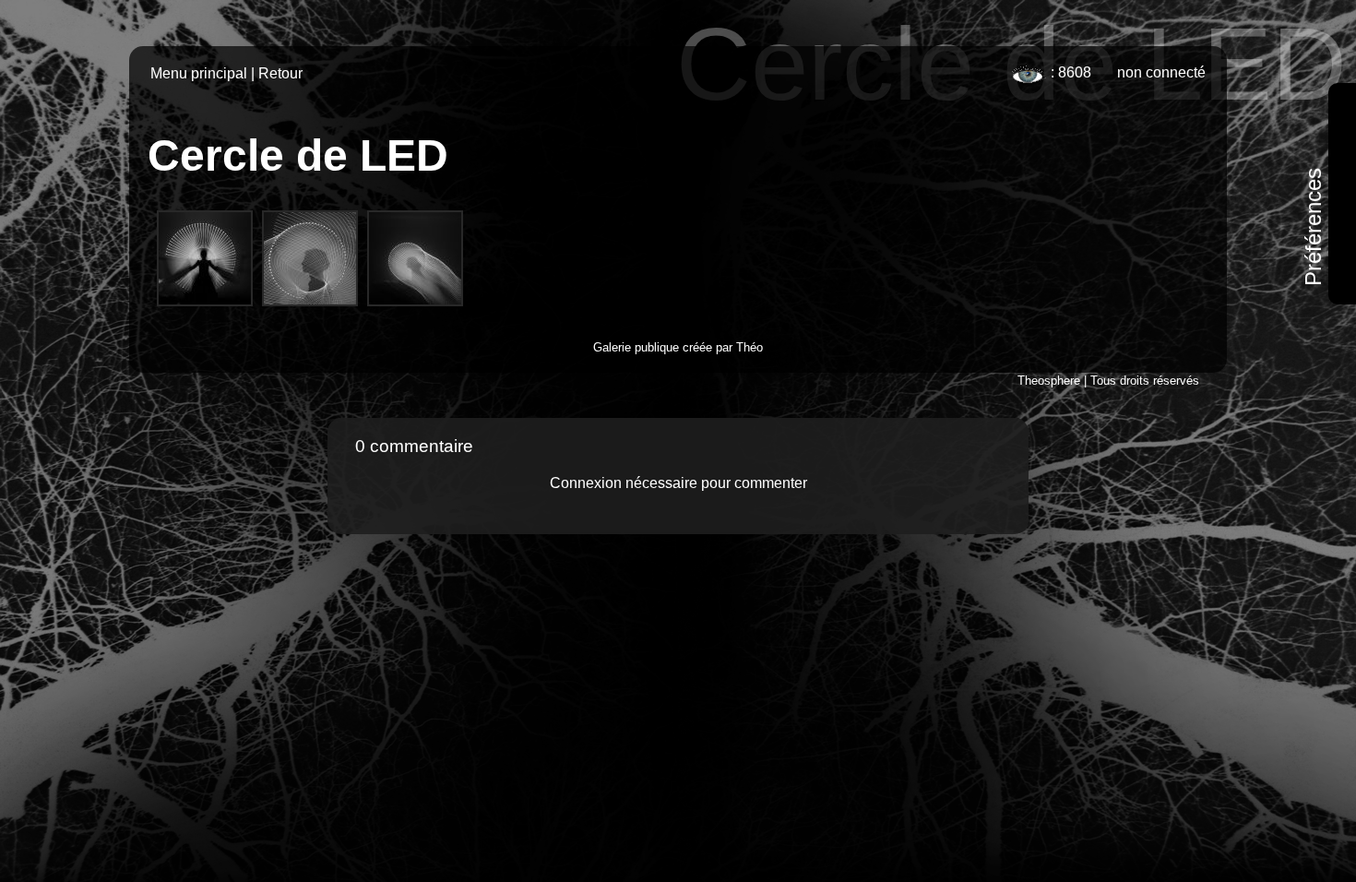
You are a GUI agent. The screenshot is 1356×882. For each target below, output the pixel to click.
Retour (280, 73)
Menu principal (198, 73)
